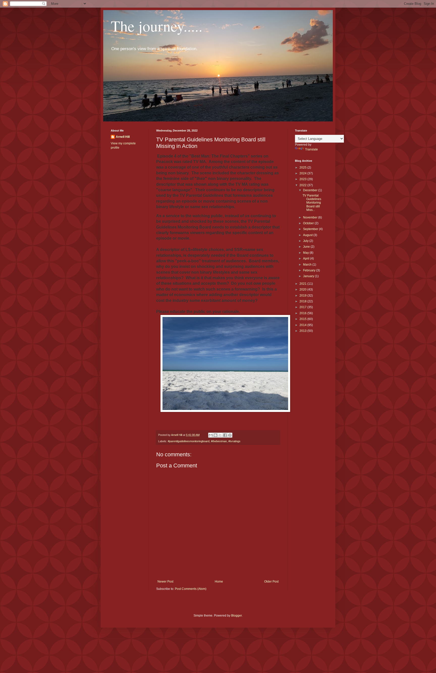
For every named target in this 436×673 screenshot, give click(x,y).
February (309, 270)
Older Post (271, 581)
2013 (303, 331)
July (306, 241)
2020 (303, 289)
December (310, 190)
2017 (303, 307)
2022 (303, 185)
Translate (311, 149)
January (309, 276)
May (306, 252)
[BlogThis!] (215, 435)
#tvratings (234, 441)
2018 (303, 301)
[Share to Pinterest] (229, 435)
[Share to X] (220, 435)
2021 (303, 283)
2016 (303, 313)
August (308, 235)
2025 (303, 167)
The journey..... (156, 26)
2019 (303, 295)
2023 (303, 179)
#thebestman (219, 441)
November (310, 217)
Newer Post (165, 581)
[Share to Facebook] (225, 435)
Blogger (236, 615)
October (309, 223)
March (307, 264)
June (307, 246)
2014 (303, 325)
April (306, 258)
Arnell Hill (123, 137)
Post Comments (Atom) (190, 589)
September (311, 229)
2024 (303, 173)
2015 (303, 319)
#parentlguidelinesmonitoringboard (188, 441)
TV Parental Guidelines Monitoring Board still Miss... (312, 203)
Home (219, 581)
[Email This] (210, 435)
